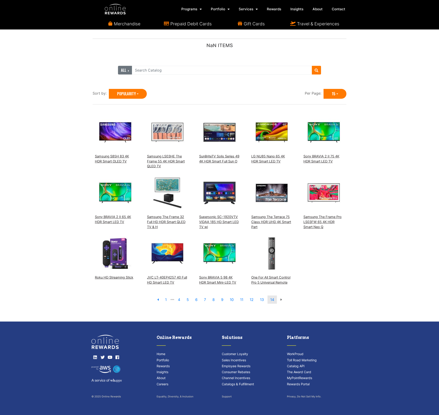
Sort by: (101, 93)
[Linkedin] (95, 357)
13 (262, 299)
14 (272, 299)
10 (232, 299)
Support (227, 396)
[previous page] (158, 299)
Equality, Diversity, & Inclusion (175, 396)
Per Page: (314, 93)
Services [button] (246, 9)
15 (333, 93)
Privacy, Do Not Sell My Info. (304, 396)
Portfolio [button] (218, 9)
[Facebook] (117, 357)
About (318, 9)
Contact (338, 9)
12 (252, 299)
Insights (296, 9)
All (124, 70)
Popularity (126, 93)
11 (241, 299)
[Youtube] (110, 357)
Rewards (274, 9)
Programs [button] (189, 9)
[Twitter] (102, 357)
